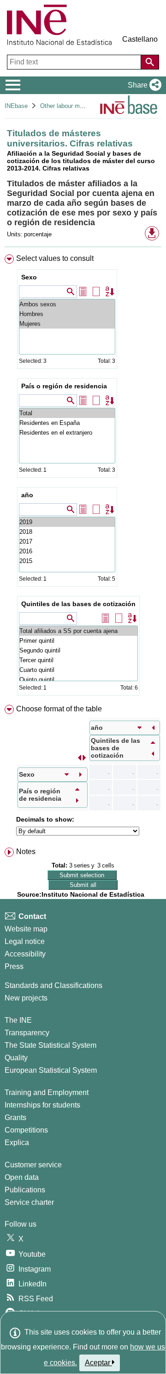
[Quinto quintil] (78, 679)
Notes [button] (26, 851)
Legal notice (25, 941)
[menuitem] (83, 476)
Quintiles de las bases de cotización (78, 604)
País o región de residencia (64, 386)
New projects (26, 998)
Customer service (33, 1165)
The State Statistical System (50, 1045)
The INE (18, 1020)
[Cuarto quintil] (78, 670)
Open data (22, 1177)
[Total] (67, 413)
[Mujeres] (67, 324)
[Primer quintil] (78, 641)
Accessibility (25, 954)
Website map (26, 929)
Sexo (29, 277)
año (27, 495)
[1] (67, 551)
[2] (67, 541)
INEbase (16, 105)
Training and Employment (47, 1092)
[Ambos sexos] (67, 304)
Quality (16, 1058)
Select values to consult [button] (55, 258)
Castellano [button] (140, 39)
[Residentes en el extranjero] (67, 432)
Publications (25, 1190)
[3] (67, 532)
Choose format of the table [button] (59, 709)
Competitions (26, 1130)
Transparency (27, 1033)
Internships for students (42, 1105)
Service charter (29, 1202)
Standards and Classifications (53, 985)
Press (14, 966)
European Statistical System (51, 1070)
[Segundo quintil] (78, 650)
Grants (15, 1117)
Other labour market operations (81, 105)
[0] (67, 561)
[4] (67, 522)
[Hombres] (67, 314)
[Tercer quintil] (78, 660)
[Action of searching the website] (150, 62)
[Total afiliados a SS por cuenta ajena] (78, 631)
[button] (142, 85)
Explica (17, 1142)
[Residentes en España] (67, 423)
